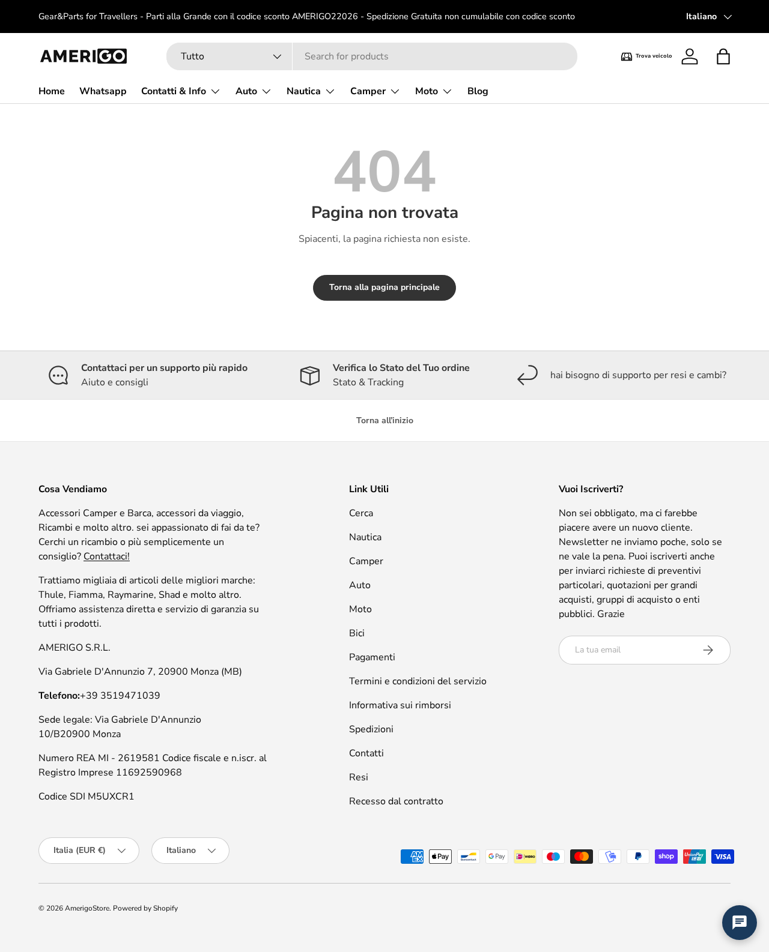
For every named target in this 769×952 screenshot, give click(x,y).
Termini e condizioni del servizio (418, 681)
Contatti (366, 753)
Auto (246, 91)
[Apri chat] (739, 922)
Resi (358, 777)
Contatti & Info (173, 91)
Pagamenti (372, 657)
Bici (357, 633)
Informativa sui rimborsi (400, 705)
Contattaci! (107, 556)
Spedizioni (371, 729)
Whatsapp (103, 91)
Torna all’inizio (384, 420)
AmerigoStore (87, 908)
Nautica (304, 91)
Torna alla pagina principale (384, 287)
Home (51, 91)
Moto (426, 91)
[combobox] (371, 56)
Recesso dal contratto (396, 801)
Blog (477, 91)
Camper (368, 91)
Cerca (361, 513)
